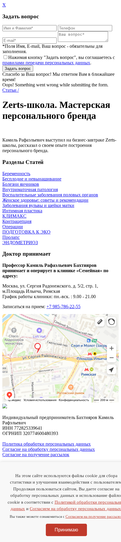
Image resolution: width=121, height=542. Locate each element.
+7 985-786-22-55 (63, 306)
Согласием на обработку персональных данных (75, 508)
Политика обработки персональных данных (46, 443)
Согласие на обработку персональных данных (48, 449)
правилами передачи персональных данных (46, 62)
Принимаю (66, 529)
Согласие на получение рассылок (35, 454)
